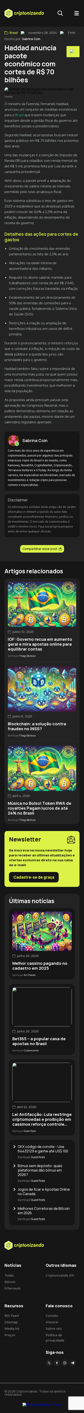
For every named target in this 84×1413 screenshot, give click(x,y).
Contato (52, 1315)
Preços (9, 1335)
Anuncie (52, 1322)
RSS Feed (11, 1315)
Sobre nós (54, 1328)
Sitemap (11, 1322)
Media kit (11, 1328)
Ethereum (12, 1288)
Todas (9, 1275)
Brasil (14, 32)
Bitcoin (9, 1281)
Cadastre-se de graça (33, 877)
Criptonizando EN (60, 1275)
